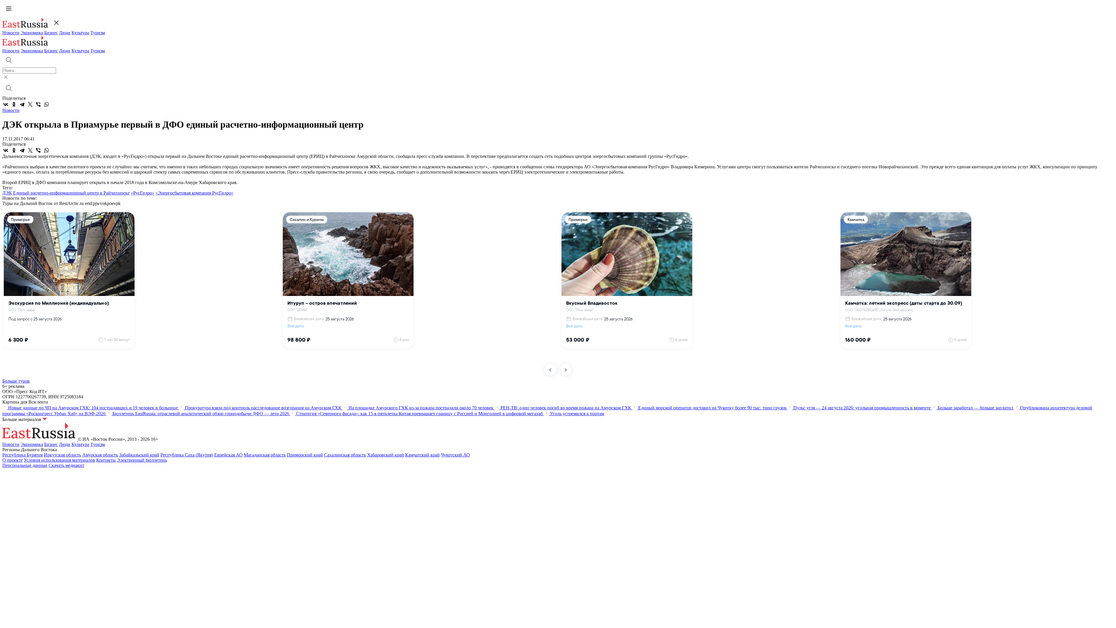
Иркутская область (62, 454)
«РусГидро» (142, 192)
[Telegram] (22, 104)
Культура (80, 32)
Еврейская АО (228, 454)
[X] (30, 104)
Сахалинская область (345, 454)
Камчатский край (422, 454)
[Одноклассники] (13, 104)
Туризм (97, 32)
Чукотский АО (455, 454)
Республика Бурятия (22, 454)
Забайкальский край (139, 454)
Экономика (32, 32)
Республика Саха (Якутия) (186, 454)
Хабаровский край (385, 454)
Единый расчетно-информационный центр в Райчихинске (71, 192)
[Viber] (38, 104)
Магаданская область (265, 454)
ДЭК (7, 192)
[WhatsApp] (46, 104)
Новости (10, 32)
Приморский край (305, 454)
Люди (64, 32)
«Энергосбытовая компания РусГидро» (194, 192)
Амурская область (100, 454)
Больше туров (16, 381)
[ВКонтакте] (5, 104)
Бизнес (51, 32)
